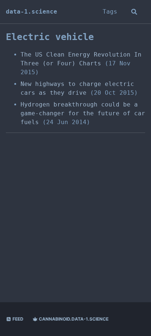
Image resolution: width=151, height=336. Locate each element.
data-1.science (31, 11)
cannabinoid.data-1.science (73, 319)
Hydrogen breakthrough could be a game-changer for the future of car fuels (83, 113)
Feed (17, 319)
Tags (110, 11)
